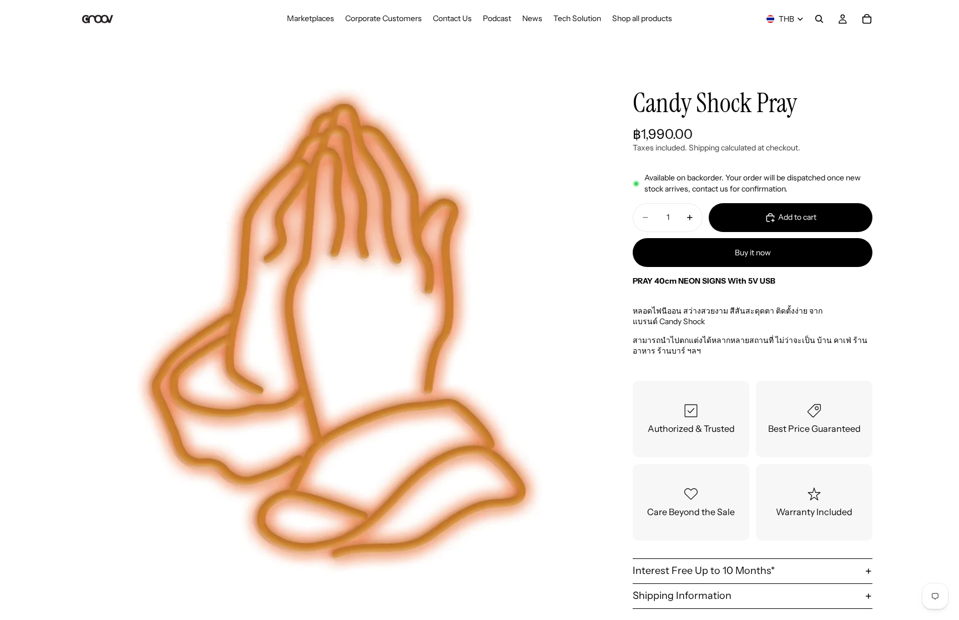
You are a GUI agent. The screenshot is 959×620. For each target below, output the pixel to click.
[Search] (819, 19)
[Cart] (867, 19)
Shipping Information (682, 595)
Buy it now (753, 253)
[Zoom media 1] (339, 331)
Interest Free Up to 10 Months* (704, 570)
